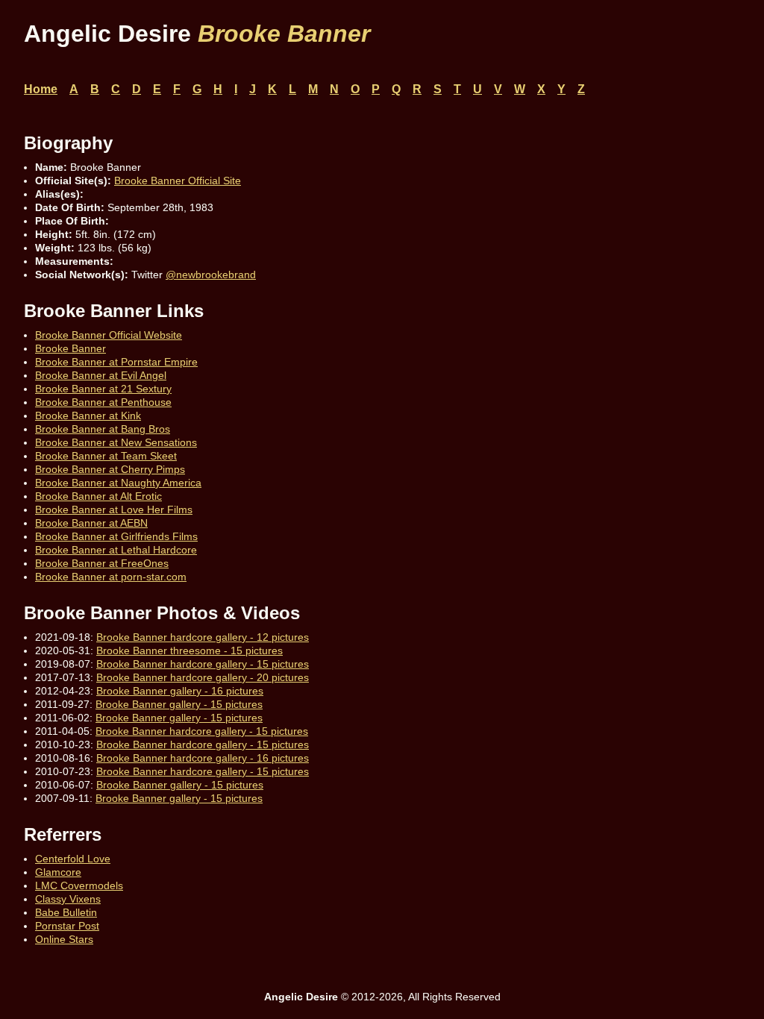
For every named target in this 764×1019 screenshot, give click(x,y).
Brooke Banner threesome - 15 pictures (189, 650)
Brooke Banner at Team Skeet (106, 456)
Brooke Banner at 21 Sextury (103, 389)
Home (40, 89)
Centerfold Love (72, 859)
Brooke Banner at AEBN (91, 523)
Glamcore (58, 872)
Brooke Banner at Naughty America (118, 483)
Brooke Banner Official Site (177, 180)
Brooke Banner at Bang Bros (102, 429)
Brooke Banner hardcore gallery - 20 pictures (202, 677)
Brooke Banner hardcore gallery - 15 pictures (202, 664)
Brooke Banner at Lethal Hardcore (116, 550)
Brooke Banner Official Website (108, 335)
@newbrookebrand (211, 274)
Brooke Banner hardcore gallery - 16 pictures (202, 758)
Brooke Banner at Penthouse (103, 402)
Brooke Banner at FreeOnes (102, 563)
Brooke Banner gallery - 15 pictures (179, 704)
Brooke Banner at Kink (88, 415)
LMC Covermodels (79, 885)
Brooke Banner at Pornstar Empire (116, 362)
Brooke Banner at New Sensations (116, 442)
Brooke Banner (70, 348)
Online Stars (64, 939)
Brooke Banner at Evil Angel (100, 375)
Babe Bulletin (66, 912)
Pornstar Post (67, 926)
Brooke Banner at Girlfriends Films (116, 536)
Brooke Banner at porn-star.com (111, 577)
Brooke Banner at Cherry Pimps (110, 469)
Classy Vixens (68, 899)
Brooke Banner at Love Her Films (113, 509)
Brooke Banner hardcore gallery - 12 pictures (202, 637)
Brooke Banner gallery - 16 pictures (179, 691)
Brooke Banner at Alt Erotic (98, 496)
